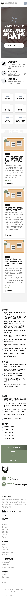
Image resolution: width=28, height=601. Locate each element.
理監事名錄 (5, 529)
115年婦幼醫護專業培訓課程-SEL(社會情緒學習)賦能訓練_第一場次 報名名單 (14, 160)
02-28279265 (11, 479)
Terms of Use (19, 596)
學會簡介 (4, 524)
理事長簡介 (5, 527)
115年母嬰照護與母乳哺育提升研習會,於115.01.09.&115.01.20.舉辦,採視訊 (14, 370)
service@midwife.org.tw (16, 485)
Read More (8, 180)
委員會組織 (5, 532)
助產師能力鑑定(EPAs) (8, 567)
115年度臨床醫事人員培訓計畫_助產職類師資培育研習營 (15, 336)
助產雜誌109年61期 (9, 433)
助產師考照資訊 (6, 562)
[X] (6, 515)
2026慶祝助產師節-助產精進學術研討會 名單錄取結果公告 (15, 340)
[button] (25, 3)
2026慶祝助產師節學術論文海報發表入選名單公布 (14, 209)
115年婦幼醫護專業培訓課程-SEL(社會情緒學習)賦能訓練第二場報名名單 (14, 322)
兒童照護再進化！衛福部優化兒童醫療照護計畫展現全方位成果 (15, 400)
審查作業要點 (5, 577)
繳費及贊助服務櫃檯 (7, 552)
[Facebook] (8, 515)
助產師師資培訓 (6, 564)
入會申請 (4, 544)
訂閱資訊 (4, 579)
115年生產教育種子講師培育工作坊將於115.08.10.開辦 (14, 331)
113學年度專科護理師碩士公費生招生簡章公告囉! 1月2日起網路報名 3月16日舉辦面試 (15, 405)
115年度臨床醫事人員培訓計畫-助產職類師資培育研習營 (14, 313)
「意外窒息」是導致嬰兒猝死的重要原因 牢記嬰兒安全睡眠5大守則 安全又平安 (15, 410)
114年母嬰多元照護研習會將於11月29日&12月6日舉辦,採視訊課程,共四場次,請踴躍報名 (14, 379)
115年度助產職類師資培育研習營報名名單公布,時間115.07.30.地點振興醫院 (15, 318)
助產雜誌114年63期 (9, 427)
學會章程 (4, 534)
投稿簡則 (4, 574)
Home (4, 522)
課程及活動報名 (13, 460)
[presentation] (5, 32)
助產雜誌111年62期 (8, 430)
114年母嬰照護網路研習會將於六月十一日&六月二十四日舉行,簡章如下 (15, 385)
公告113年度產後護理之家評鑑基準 (13, 419)
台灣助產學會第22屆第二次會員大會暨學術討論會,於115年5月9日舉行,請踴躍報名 (14, 262)
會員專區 (13, 452)
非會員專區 (13, 455)
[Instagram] (3, 515)
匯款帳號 (4, 555)
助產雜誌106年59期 (9, 438)
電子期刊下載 (5, 582)
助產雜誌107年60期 (9, 435)
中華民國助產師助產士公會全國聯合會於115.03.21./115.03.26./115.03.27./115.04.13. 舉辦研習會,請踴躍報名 (15, 355)
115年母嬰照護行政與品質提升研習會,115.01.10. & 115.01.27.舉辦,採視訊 (13, 374)
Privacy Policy (9, 596)
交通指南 (4, 537)
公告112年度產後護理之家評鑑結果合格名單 (15, 415)
